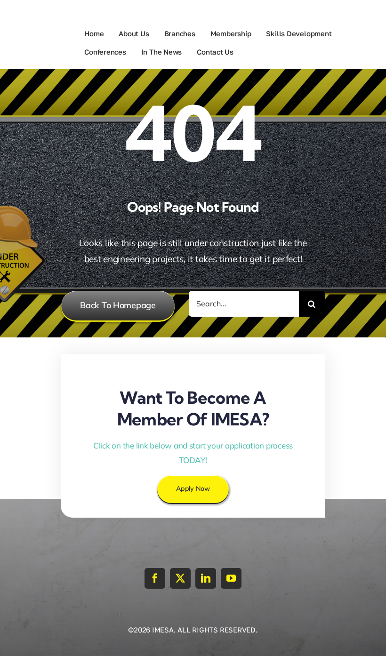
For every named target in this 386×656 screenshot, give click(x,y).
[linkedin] (205, 578)
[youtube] (231, 578)
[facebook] (155, 578)
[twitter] (180, 578)
